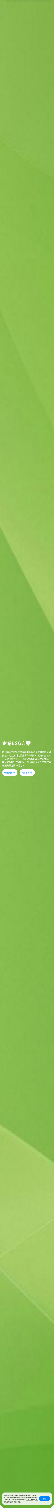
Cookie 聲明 (29, 1500)
